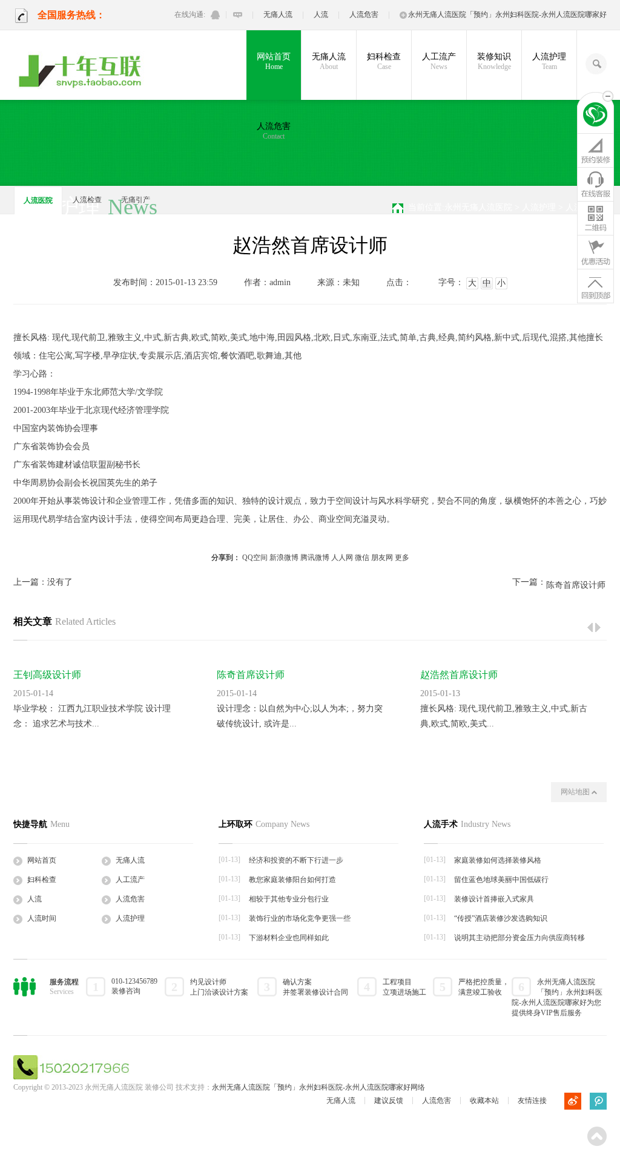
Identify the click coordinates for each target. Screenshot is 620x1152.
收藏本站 (484, 1100)
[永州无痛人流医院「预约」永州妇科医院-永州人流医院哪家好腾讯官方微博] (598, 1101)
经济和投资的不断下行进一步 (296, 860)
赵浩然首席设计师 (459, 675)
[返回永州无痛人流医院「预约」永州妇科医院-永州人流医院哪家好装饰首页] (595, 116)
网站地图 (576, 792)
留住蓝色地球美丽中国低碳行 (501, 879)
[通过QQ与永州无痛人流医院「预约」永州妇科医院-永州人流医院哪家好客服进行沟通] (215, 14)
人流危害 (363, 14)
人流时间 (41, 918)
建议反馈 (388, 1100)
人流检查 (87, 200)
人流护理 (549, 61)
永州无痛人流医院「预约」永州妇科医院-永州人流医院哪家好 (507, 14)
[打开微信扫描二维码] (595, 218)
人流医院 (38, 200)
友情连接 (532, 1100)
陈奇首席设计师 (575, 585)
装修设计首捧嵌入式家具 (494, 899)
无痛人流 (277, 14)
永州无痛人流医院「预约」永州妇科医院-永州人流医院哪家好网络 (318, 1087)
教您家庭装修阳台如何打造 (292, 879)
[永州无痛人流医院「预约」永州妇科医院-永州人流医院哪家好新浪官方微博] (572, 1101)
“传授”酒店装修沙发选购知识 (500, 918)
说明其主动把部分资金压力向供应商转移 (519, 937)
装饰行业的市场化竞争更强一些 (300, 918)
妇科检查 (384, 61)
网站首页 (274, 61)
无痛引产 (135, 200)
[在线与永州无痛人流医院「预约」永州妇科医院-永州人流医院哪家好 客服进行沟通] (237, 14)
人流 (321, 14)
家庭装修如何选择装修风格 (497, 860)
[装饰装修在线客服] (595, 184)
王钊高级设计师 (47, 675)
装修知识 (494, 61)
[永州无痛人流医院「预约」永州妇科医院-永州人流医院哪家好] (82, 71)
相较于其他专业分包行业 (289, 899)
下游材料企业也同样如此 (289, 937)
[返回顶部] (595, 286)
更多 (402, 557)
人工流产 (439, 61)
